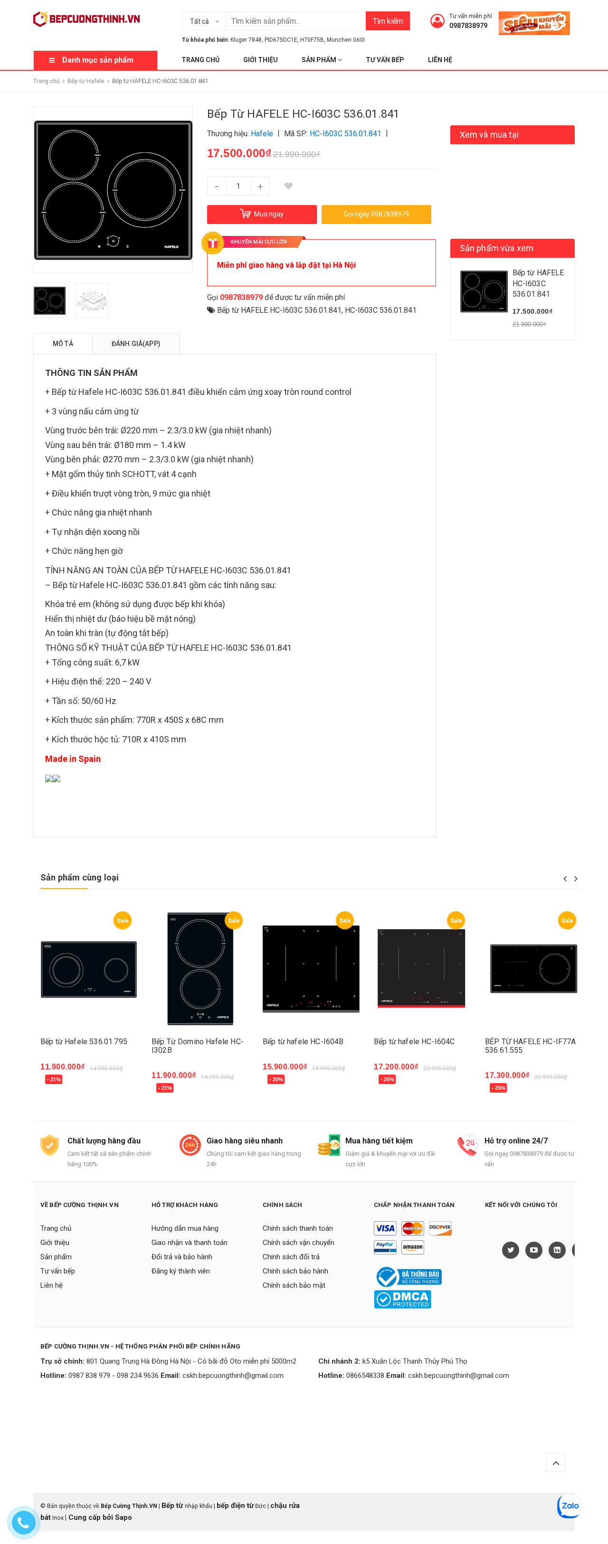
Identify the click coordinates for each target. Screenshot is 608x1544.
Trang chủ (200, 60)
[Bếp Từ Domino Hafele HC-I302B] (200, 969)
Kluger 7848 (246, 40)
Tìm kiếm (388, 21)
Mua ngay (62, 1081)
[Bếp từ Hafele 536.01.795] (88, 969)
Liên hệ (440, 60)
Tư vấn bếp (385, 60)
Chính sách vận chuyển (298, 1242)
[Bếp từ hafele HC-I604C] (422, 969)
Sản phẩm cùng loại (79, 877)
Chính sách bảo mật (294, 1285)
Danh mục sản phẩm (97, 60)
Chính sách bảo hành (295, 1271)
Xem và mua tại (489, 135)
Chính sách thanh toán (298, 1228)
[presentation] (565, 878)
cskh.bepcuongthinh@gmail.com (233, 1375)
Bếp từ (173, 1505)
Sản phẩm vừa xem (497, 248)
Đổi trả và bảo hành (182, 1257)
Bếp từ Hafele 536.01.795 (83, 1041)
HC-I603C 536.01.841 (381, 310)
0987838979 (468, 25)
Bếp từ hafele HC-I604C (414, 1041)
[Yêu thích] (288, 186)
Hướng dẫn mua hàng (185, 1228)
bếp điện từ (235, 1505)
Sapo (123, 1517)
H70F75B (312, 40)
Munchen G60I (346, 40)
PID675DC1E (281, 40)
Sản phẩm (320, 60)
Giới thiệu (260, 60)
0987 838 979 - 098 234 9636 (113, 1375)
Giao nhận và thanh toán (190, 1242)
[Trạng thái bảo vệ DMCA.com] (402, 1298)
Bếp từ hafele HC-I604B (303, 1041)
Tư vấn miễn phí (470, 15)
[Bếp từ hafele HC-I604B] (311, 969)
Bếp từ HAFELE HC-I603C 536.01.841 (279, 310)
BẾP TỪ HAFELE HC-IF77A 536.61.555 (530, 1046)
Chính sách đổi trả (291, 1257)
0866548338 (365, 1375)
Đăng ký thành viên (181, 1271)
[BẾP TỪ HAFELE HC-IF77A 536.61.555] (533, 969)
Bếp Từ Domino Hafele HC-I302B (198, 1046)
